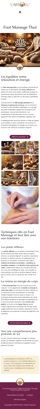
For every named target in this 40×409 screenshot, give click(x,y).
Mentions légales (20, 399)
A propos (30, 395)
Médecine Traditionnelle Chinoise (12, 105)
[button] (20, 12)
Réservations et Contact (15, 395)
